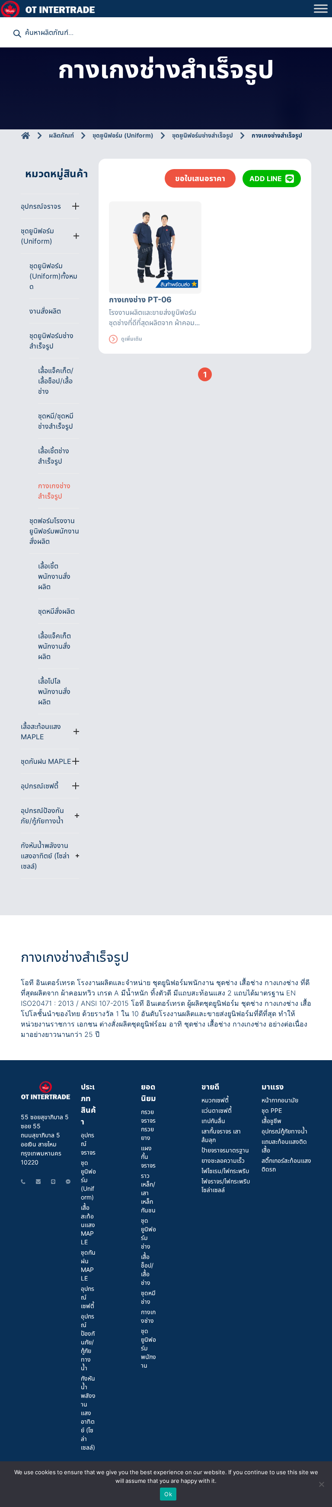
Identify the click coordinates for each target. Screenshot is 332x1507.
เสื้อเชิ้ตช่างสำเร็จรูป (53, 456)
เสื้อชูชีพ (271, 1121)
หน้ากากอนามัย (280, 1100)
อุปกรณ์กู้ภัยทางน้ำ (284, 1131)
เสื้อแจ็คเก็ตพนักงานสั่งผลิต (54, 646)
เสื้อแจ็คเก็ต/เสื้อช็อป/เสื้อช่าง (55, 381)
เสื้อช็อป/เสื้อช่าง (147, 1270)
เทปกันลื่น (213, 1121)
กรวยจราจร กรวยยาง (148, 1125)
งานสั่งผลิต (45, 311)
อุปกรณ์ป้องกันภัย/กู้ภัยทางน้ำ (88, 1342)
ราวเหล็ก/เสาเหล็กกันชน (148, 1192)
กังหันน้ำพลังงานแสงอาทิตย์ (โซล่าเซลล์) (88, 1412)
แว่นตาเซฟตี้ (216, 1110)
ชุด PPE (272, 1110)
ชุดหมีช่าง (148, 1297)
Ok (168, 1494)
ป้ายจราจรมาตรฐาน (225, 1150)
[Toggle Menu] (321, 8)
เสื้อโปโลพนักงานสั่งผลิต (54, 691)
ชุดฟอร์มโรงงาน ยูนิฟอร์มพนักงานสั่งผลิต (54, 531)
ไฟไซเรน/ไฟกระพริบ (225, 1171)
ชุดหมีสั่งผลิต (56, 611)
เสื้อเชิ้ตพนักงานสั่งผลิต (54, 576)
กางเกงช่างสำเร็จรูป (54, 491)
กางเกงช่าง (148, 1316)
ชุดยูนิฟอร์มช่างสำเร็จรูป (51, 341)
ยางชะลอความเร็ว (223, 1160)
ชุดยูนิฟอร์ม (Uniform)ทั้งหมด (53, 276)
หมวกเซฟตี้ (215, 1100)
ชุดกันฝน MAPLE (88, 1265)
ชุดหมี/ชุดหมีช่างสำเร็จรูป (55, 421)
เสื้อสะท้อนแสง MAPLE (88, 1224)
